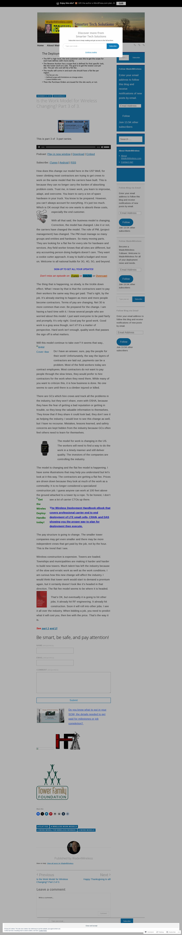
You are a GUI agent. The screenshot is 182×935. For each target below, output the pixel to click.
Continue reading (91, 52)
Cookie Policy (43, 930)
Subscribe (113, 46)
